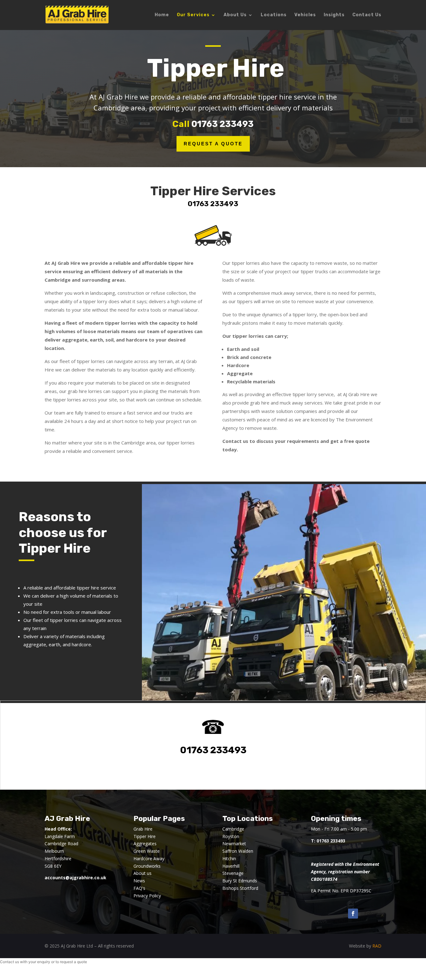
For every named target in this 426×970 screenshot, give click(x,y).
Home (162, 15)
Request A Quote (213, 143)
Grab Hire (142, 829)
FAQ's (139, 888)
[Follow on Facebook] (353, 914)
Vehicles (305, 15)
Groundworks (147, 866)
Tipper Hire (144, 836)
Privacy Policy (147, 896)
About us (142, 873)
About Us (235, 15)
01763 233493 (222, 124)
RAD (376, 946)
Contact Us (366, 15)
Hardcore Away (148, 858)
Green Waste (146, 851)
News (139, 881)
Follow (371, 913)
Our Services (193, 15)
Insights (334, 15)
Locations (274, 15)
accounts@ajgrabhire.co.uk (75, 877)
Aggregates (145, 843)
